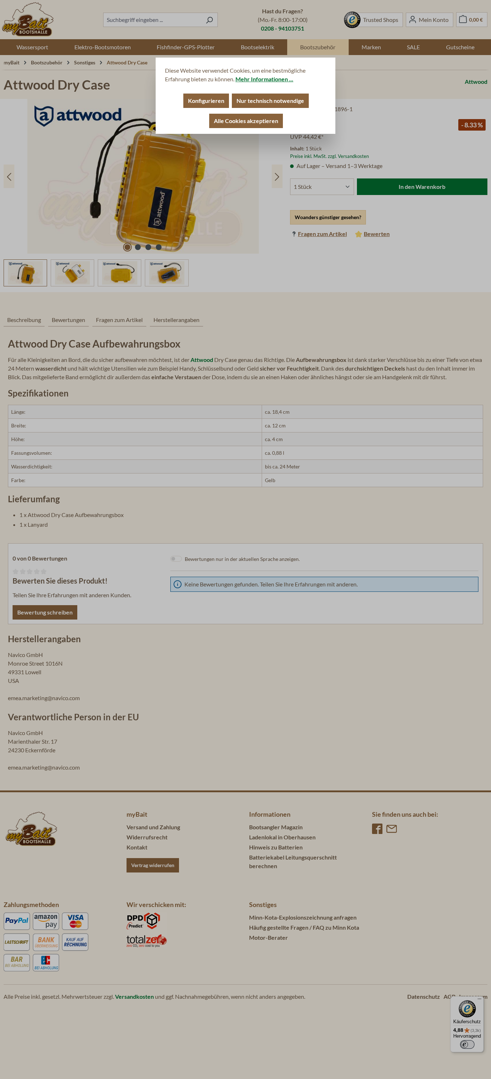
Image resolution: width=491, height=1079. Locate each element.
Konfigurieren (206, 100)
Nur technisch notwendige (270, 100)
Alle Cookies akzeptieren (246, 120)
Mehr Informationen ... (264, 79)
